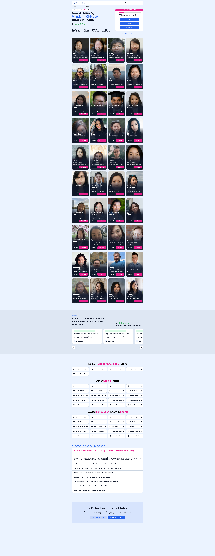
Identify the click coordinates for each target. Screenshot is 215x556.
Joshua (130, 268)
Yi (73, 187)
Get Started (83, 60)
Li (109, 134)
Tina (129, 214)
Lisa (128, 134)
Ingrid (93, 54)
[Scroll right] (141, 347)
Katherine (77, 134)
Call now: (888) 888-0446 (132, 3)
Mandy (75, 241)
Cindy (111, 214)
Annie (129, 107)
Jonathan (95, 268)
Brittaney (76, 267)
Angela (112, 241)
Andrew (94, 187)
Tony (111, 107)
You (92, 294)
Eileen (93, 134)
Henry (111, 54)
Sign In (140, 3)
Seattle (82, 6)
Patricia (94, 214)
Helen (129, 80)
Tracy (75, 107)
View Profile (76, 60)
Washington (77, 6)
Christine (131, 187)
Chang (111, 267)
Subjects (103, 3)
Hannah (130, 241)
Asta (74, 54)
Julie (93, 80)
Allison (130, 161)
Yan (74, 214)
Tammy (130, 294)
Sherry (130, 54)
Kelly (111, 294)
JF (92, 107)
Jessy (111, 161)
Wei (92, 241)
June (111, 187)
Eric (110, 80)
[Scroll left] (73, 347)
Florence (94, 161)
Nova (75, 161)
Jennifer (76, 294)
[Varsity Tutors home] (79, 3)
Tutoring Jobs (111, 3)
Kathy (75, 80)
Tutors (73, 6)
